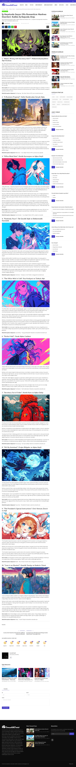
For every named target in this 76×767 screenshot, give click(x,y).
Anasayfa (22, 4)
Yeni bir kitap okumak (56, 140)
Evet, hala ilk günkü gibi (57, 231)
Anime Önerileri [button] (38, 4)
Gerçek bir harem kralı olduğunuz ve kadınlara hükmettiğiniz (63, 209)
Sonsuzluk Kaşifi (12, 653)
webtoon (58, 104)
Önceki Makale (22, 630)
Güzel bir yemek (56, 138)
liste (60, 99)
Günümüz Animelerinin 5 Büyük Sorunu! (66, 84)
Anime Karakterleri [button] (48, 4)
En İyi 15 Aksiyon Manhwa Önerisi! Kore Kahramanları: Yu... (25, 679)
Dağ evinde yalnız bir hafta (57, 157)
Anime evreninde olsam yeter (58, 217)
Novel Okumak (55, 249)
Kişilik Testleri (55, 120)
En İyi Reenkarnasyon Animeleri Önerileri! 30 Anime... (66, 43)
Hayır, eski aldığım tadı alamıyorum (59, 229)
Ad (2, 692)
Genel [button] (26, 4)
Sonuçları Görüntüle (59, 129)
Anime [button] (56, 4)
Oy (53, 129)
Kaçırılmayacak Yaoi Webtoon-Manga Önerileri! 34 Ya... (66, 37)
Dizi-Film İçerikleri (56, 124)
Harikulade (18, 645)
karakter (53, 104)
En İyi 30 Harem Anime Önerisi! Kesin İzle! (66, 16)
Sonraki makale (29, 630)
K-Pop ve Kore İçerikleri (57, 126)
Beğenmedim (12, 645)
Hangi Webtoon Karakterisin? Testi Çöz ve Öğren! (41, 679)
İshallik (54, 195)
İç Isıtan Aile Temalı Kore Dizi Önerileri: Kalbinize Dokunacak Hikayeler (14, 633)
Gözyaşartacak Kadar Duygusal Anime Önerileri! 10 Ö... (66, 63)
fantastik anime (66, 101)
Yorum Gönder (5, 707)
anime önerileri (62, 96)
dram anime (54, 106)
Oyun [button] (67, 4)
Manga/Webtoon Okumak (57, 247)
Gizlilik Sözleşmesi (5, 1)
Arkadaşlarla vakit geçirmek (58, 146)
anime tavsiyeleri (55, 99)
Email (27, 692)
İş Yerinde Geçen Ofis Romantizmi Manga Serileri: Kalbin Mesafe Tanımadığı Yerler (37, 633)
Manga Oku (71, 763)
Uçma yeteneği (55, 181)
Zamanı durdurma (56, 179)
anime (53, 96)
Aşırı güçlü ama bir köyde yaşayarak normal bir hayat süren (63, 215)
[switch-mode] (73, 1)
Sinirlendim (31, 645)
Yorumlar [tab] (6, 688)
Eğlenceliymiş (25, 645)
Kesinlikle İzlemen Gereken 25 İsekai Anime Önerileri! (67, 23)
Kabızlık (54, 197)
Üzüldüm (37, 645)
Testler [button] (31, 4)
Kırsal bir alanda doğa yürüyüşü (58, 163)
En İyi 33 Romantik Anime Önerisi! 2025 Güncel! (67, 30)
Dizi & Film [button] (61, 4)
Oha (44, 645)
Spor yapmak (55, 144)
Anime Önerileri (55, 118)
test (71, 99)
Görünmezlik (55, 175)
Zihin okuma (55, 177)
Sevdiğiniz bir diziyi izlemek (58, 142)
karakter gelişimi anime (65, 104)
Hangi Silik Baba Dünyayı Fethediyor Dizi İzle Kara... (65, 77)
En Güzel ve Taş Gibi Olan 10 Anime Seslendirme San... (67, 56)
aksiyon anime (60, 101)
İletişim (10, 1)
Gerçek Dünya (55, 251)
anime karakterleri (66, 99)
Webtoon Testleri (12, 9)
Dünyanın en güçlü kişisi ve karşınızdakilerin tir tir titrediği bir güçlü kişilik (63, 213)
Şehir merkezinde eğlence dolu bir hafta (60, 161)
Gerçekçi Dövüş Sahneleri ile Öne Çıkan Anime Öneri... (67, 70)
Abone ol (71, 733)
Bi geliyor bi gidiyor (56, 233)
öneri (57, 96)
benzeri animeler (69, 96)
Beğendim (5, 645)
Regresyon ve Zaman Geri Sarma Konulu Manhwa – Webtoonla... (9, 679)
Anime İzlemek (55, 245)
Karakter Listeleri (56, 122)
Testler (7, 9)
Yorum (3, 697)
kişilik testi (54, 101)
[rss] (52, 740)
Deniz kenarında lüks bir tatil (58, 159)
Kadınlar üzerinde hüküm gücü (58, 183)
